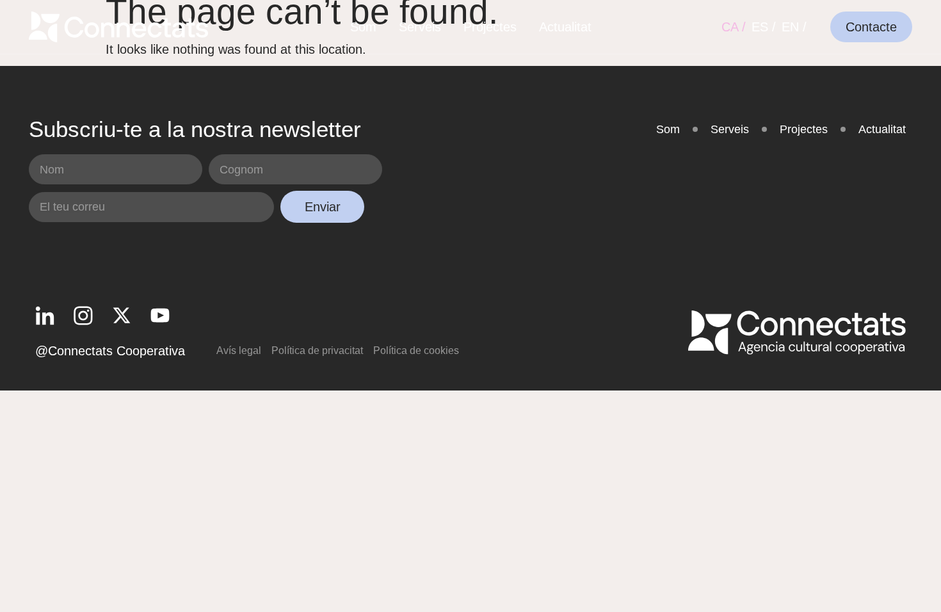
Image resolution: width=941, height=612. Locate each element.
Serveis (420, 27)
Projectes (490, 27)
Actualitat (565, 27)
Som (363, 27)
